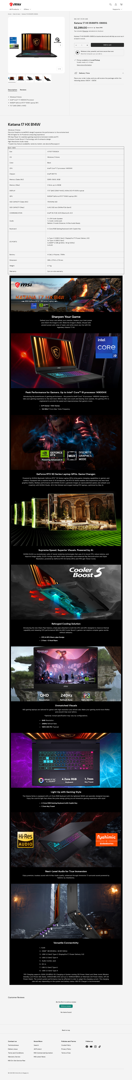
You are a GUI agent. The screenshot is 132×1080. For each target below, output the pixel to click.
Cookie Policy (66, 1045)
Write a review (66, 1006)
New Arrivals (16, 14)
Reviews (23, 90)
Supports (116, 9)
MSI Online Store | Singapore (20, 1073)
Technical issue (13, 1045)
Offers (26, 9)
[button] (121, 4)
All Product (38, 1049)
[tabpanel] (36, 100)
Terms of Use (66, 1053)
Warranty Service (14, 1057)
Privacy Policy (66, 1049)
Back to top (66, 1030)
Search (36, 1045)
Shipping (85, 31)
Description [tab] (12, 90)
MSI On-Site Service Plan (16, 1061)
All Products (14, 9)
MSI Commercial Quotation (43, 1053)
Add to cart (107, 45)
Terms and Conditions (16, 1053)
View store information (84, 65)
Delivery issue (13, 1049)
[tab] (23, 90)
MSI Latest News (39, 1057)
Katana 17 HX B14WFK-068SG (30, 14)
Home (9, 14)
